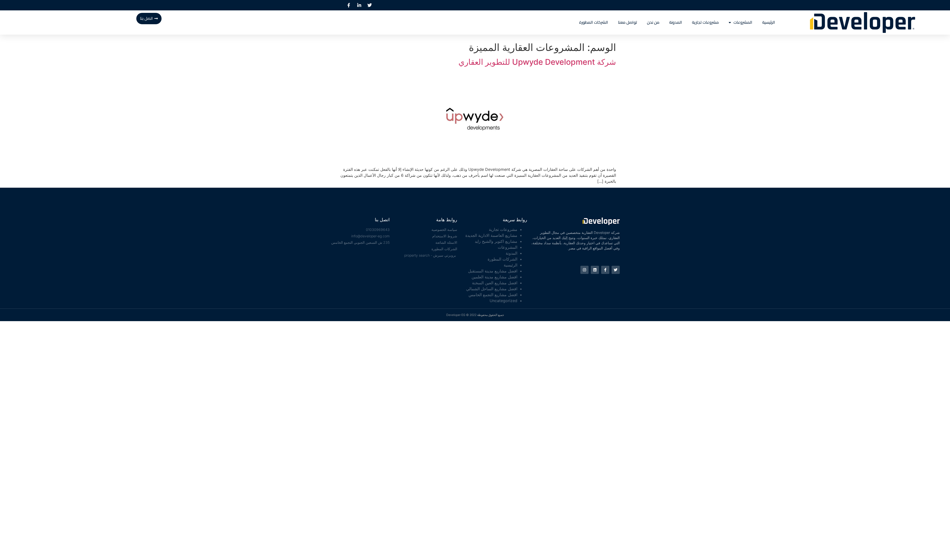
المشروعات (743, 22)
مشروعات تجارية (705, 22)
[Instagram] (584, 270)
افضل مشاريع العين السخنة (494, 282)
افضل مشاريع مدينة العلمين (494, 276)
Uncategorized (503, 300)
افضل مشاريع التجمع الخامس (493, 294)
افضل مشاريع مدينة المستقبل (492, 270)
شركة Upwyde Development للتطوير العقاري (537, 62)
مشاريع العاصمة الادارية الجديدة (491, 235)
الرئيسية (768, 22)
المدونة (675, 22)
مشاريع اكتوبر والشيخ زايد (496, 241)
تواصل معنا (627, 22)
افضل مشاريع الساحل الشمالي (491, 288)
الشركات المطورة (593, 22)
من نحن (653, 22)
